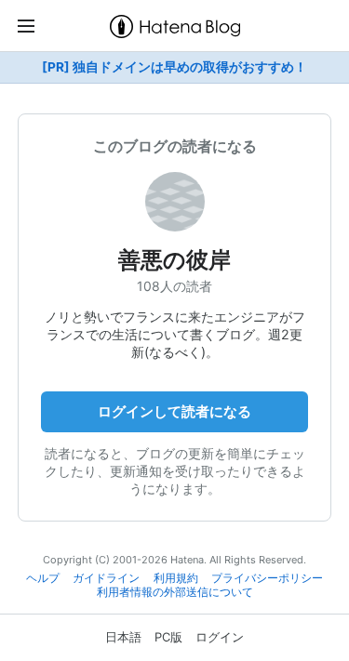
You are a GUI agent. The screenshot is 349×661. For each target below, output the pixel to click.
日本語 (123, 636)
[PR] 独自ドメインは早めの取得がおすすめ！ (174, 66)
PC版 (168, 636)
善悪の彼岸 (174, 259)
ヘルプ (43, 578)
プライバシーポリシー (267, 578)
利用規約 (176, 578)
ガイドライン (106, 578)
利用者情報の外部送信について (175, 592)
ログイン (219, 636)
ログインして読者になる (174, 411)
